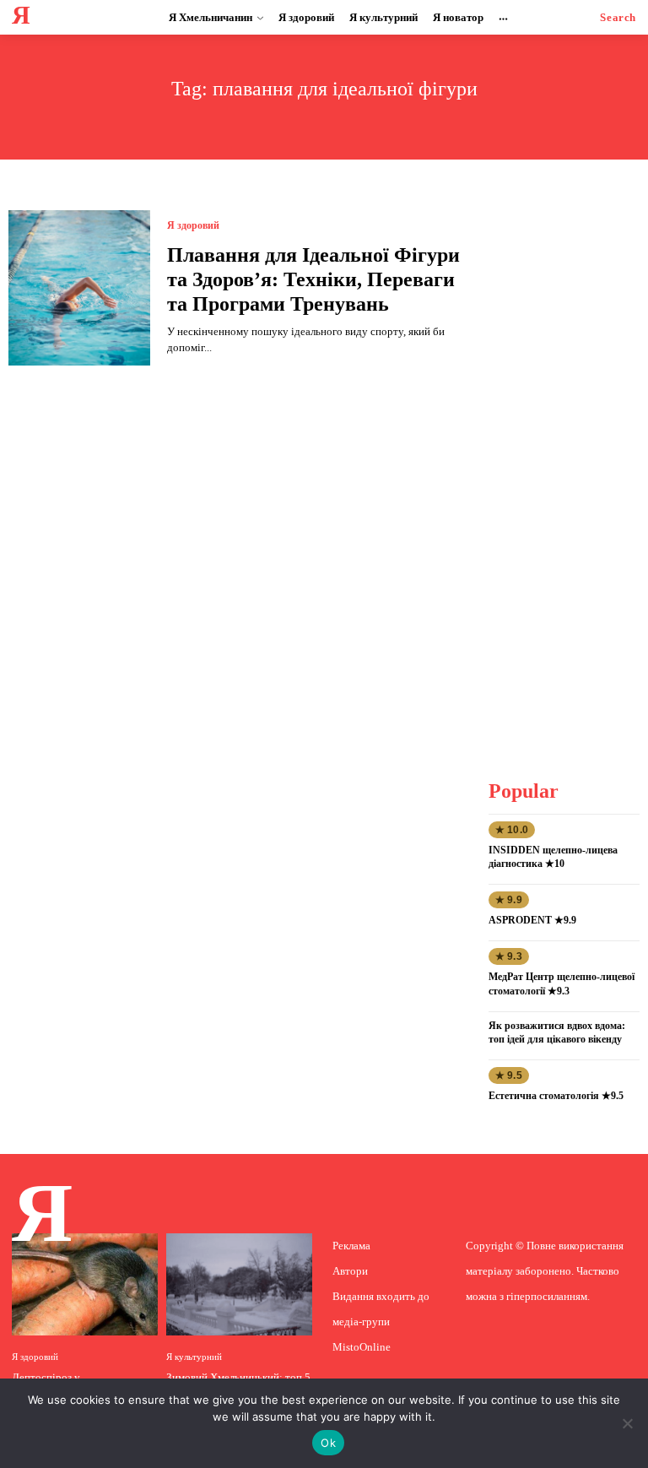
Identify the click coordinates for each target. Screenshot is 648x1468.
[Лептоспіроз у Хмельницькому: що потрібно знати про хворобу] (85, 1284)
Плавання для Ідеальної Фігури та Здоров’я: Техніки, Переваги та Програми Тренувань (313, 279)
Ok (328, 1442)
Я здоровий (193, 225)
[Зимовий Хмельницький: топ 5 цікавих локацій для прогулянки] (239, 1284)
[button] (618, 17)
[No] (626, 1423)
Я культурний (194, 1357)
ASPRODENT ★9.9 (532, 920)
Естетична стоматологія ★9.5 (556, 1096)
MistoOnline (361, 1347)
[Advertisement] (568, 463)
